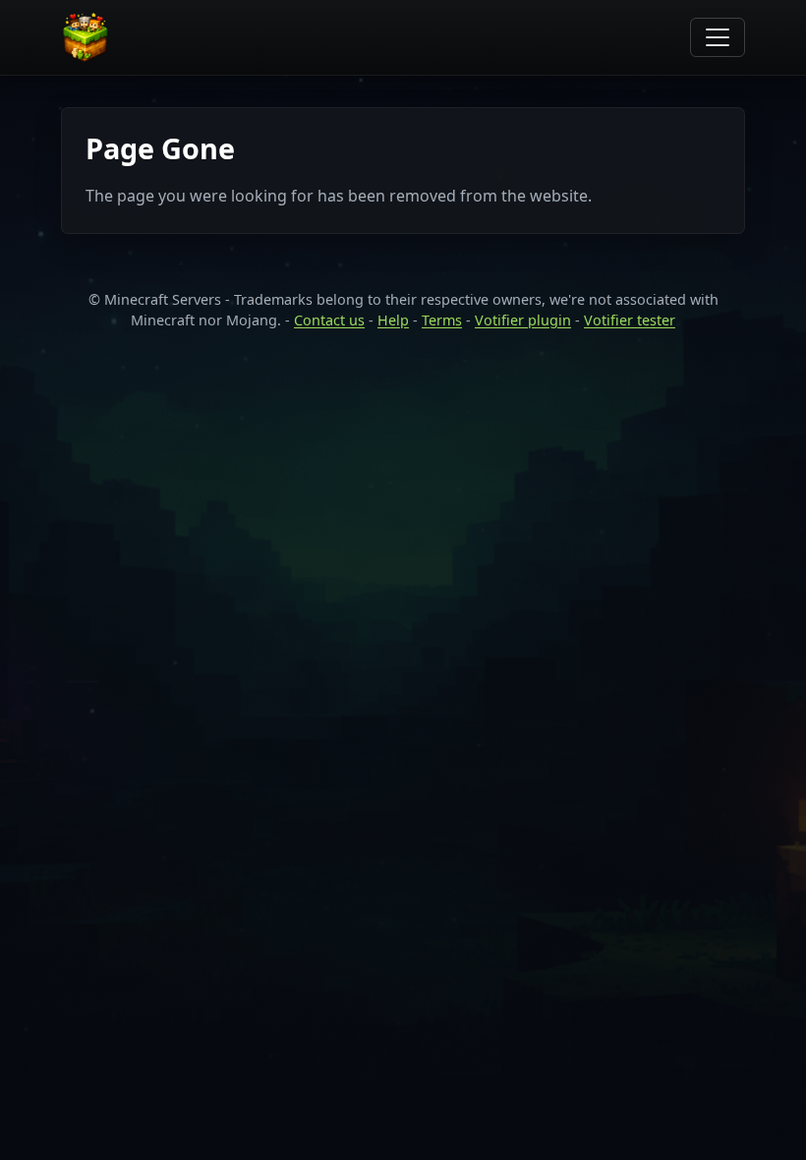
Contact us (329, 320)
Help (393, 320)
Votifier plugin (523, 320)
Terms (442, 320)
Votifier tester (629, 320)
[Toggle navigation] (717, 37)
